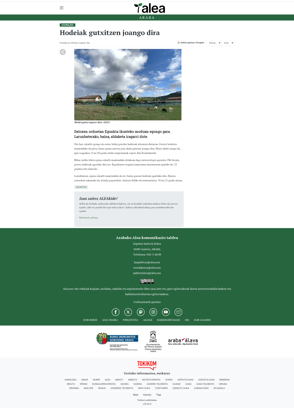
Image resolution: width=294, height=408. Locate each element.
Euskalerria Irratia (104, 384)
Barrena (224, 379)
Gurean (147, 394)
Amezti (119, 379)
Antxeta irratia (151, 379)
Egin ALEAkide (202, 320)
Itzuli (226, 43)
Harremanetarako (168, 320)
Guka (188, 384)
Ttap (158, 394)
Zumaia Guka (201, 388)
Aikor (84, 379)
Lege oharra (110, 320)
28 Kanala (219, 388)
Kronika (74, 388)
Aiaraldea (70, 379)
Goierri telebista (157, 384)
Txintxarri (161, 388)
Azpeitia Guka (185, 379)
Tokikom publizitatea (147, 400)
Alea (107, 379)
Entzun (212, 43)
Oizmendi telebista (122, 388)
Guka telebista (205, 384)
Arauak (147, 320)
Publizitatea (130, 320)
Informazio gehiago (88, 217)
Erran (83, 384)
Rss (187, 320)
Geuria (125, 384)
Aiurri (96, 379)
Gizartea (81, 187)
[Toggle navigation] (61, 8)
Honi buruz (90, 320)
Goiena (138, 384)
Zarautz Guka (181, 388)
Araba (147, 17)
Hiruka (223, 384)
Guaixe (177, 384)
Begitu (71, 384)
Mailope (88, 388)
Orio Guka (144, 388)
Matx (135, 394)
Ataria (169, 379)
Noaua (102, 388)
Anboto (132, 379)
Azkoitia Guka (206, 379)
